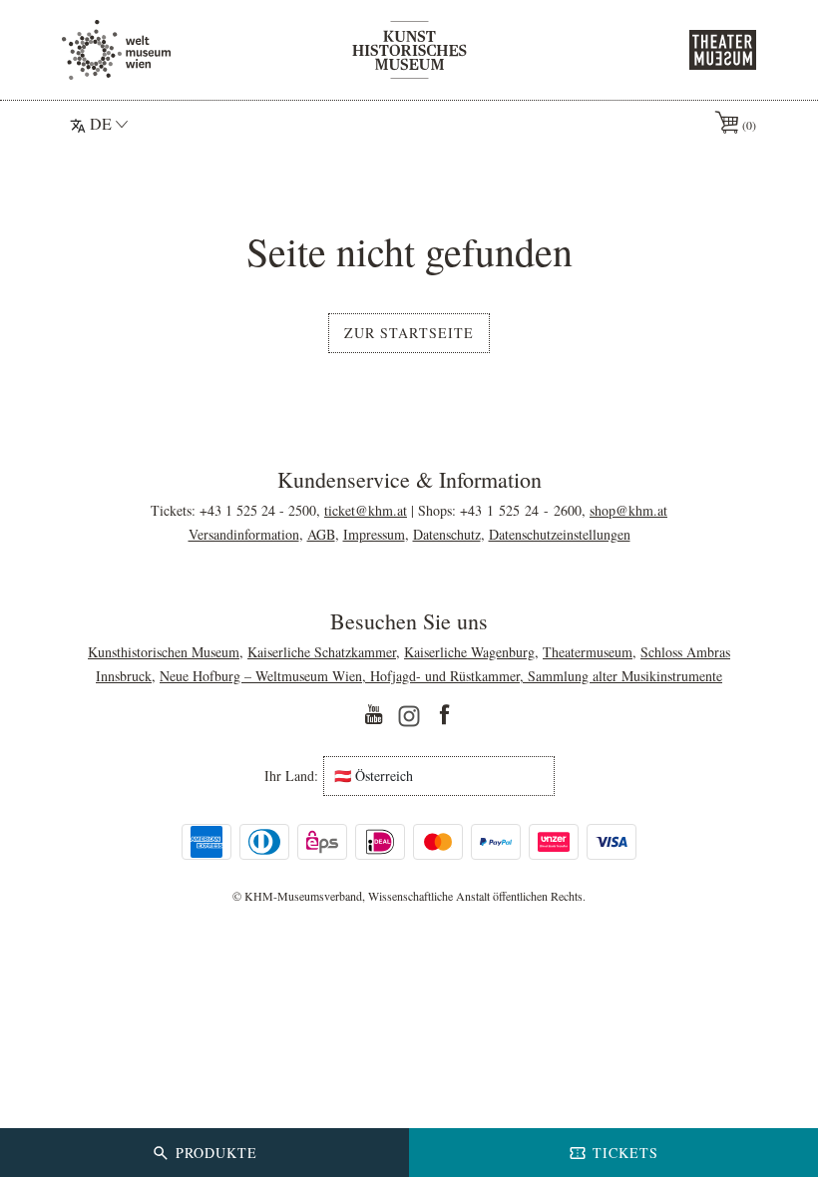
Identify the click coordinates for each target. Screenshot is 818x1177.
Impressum (374, 534)
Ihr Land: (291, 776)
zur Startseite (409, 332)
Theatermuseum (587, 651)
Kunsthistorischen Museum (163, 651)
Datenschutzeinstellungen (559, 534)
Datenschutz (447, 534)
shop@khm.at (628, 510)
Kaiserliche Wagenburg (469, 651)
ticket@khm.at (365, 510)
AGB (321, 534)
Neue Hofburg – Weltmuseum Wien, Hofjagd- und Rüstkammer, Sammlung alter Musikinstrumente (441, 675)
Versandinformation (244, 534)
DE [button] (101, 123)
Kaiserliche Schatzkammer (321, 651)
